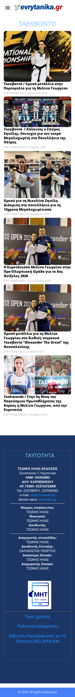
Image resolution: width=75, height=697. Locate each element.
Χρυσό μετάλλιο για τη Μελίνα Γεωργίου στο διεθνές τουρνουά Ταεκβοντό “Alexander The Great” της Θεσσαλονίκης (36, 340)
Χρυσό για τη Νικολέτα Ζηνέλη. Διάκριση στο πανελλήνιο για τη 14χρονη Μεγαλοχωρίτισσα (32, 205)
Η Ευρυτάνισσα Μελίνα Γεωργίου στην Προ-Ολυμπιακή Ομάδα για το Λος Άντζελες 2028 (37, 271)
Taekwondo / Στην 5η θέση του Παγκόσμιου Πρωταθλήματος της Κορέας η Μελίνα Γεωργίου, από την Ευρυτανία (35, 403)
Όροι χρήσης (37, 616)
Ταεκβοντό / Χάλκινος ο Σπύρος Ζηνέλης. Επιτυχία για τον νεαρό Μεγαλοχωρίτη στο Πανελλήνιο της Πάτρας (35, 135)
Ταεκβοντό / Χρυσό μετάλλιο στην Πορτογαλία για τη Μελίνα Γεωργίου (36, 86)
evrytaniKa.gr (48, 499)
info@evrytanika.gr (42, 495)
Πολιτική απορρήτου (37, 626)
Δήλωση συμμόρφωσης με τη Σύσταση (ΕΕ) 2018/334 (37, 638)
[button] (7, 7)
